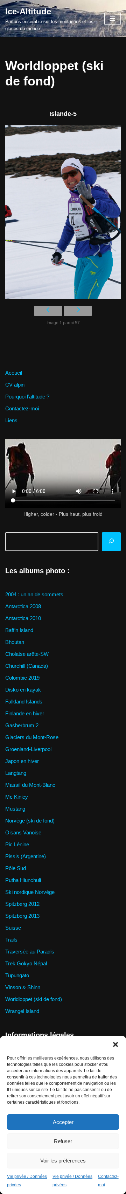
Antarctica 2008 (23, 606)
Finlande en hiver (24, 713)
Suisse (13, 928)
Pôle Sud (15, 868)
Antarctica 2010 (23, 618)
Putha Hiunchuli (23, 880)
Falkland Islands (23, 701)
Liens (11, 420)
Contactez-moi (22, 408)
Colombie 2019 (22, 678)
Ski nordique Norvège (30, 892)
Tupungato (17, 975)
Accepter (63, 1122)
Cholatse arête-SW (27, 654)
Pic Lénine (17, 844)
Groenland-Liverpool (28, 749)
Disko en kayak (23, 690)
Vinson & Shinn (22, 987)
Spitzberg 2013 (22, 916)
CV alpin (14, 385)
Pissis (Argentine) (25, 856)
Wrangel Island (22, 1011)
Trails (11, 940)
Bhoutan (14, 642)
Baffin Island (19, 630)
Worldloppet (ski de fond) (33, 999)
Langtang (15, 773)
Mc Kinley (16, 797)
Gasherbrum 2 (21, 725)
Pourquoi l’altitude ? (27, 397)
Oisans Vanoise (23, 832)
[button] (115, 1044)
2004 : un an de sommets (34, 594)
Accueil (13, 373)
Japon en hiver (22, 761)
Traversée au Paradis (29, 951)
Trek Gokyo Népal (26, 963)
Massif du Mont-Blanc (30, 785)
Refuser (63, 1141)
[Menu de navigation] (112, 19)
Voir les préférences (63, 1161)
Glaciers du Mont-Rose (31, 737)
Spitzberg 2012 (22, 904)
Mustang (15, 809)
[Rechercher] (111, 541)
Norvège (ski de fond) (30, 821)
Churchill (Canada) (26, 666)
